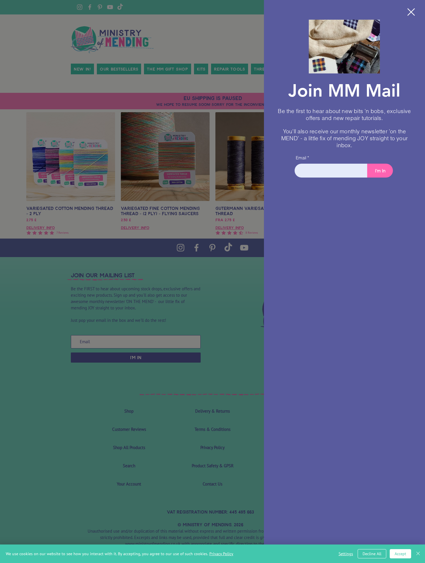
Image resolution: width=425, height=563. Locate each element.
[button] (411, 12)
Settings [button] (346, 553)
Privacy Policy (221, 553)
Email (301, 158)
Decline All (372, 553)
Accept (400, 553)
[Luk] (418, 553)
